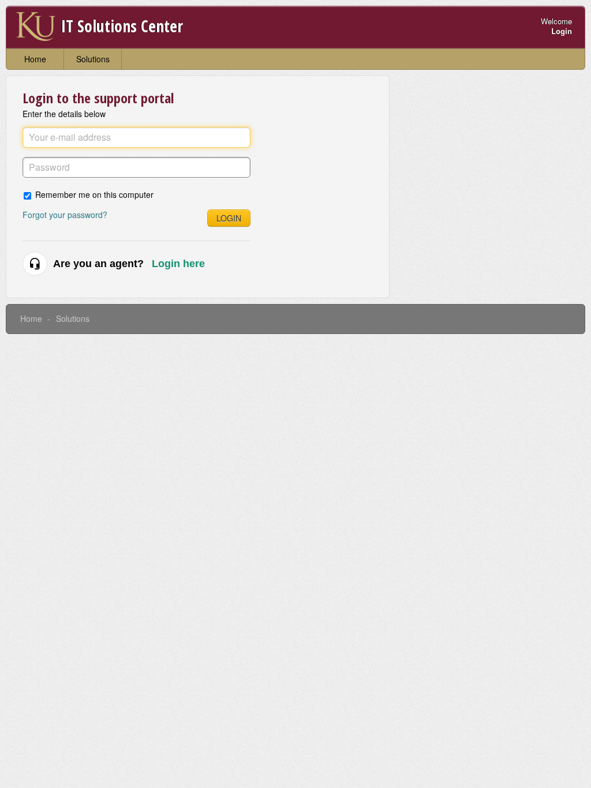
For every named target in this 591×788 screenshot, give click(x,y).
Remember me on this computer (94, 194)
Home (35, 59)
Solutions (93, 59)
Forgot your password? (65, 214)
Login (228, 218)
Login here (178, 263)
